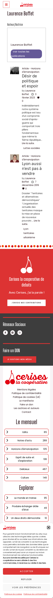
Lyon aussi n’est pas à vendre (32, 168)
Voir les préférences (26, 587)
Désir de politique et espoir (30, 81)
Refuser (26, 579)
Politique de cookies (13, 594)
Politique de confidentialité (35, 594)
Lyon (25, 228)
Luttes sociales (31, 148)
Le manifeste (26, 400)
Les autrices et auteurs (26, 408)
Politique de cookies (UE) (26, 397)
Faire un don (26, 404)
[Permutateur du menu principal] (6, 4)
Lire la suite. (28, 143)
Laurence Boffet (21, 45)
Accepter (26, 571)
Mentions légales (26, 389)
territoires (28, 233)
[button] (48, 527)
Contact (26, 412)
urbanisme (29, 237)
